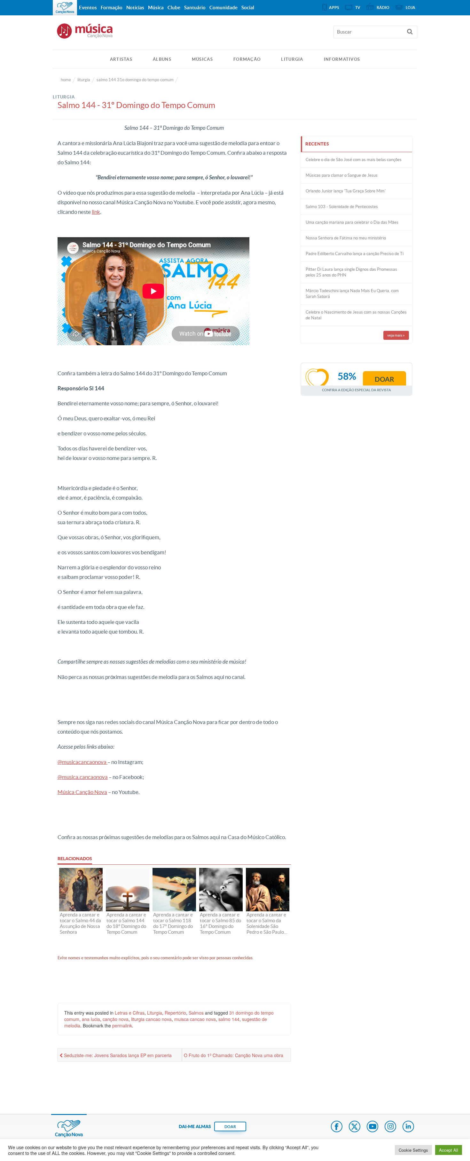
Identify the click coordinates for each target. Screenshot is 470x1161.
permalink (122, 1025)
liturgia (83, 79)
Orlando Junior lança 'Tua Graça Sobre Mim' (346, 191)
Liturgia (292, 59)
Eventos (88, 7)
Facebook (337, 1127)
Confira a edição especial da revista (356, 390)
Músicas (202, 59)
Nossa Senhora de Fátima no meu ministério (346, 238)
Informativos (342, 59)
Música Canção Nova (82, 792)
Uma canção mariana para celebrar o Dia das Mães (352, 222)
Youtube (372, 1127)
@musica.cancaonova (83, 777)
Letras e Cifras (130, 1012)
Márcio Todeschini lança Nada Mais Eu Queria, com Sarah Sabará (352, 293)
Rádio (383, 7)
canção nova (116, 1019)
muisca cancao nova (195, 1019)
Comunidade (223, 7)
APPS (334, 7)
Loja (410, 7)
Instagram (390, 1127)
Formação (247, 59)
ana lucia (91, 1019)
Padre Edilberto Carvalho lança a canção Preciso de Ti (354, 253)
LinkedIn (408, 1127)
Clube (174, 7)
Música (156, 7)
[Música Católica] (235, 33)
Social (247, 7)
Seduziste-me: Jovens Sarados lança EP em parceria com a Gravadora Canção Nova (115, 1057)
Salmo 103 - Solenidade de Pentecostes (342, 206)
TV (357, 7)
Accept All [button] (448, 1150)
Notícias (135, 7)
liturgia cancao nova (151, 1019)
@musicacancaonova (82, 762)
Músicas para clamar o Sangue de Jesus (342, 175)
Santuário (195, 7)
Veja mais (396, 335)
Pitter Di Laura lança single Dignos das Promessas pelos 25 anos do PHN (351, 272)
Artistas (121, 59)
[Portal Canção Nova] (65, 7)
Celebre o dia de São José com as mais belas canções (354, 159)
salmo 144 (228, 1019)
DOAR (230, 1127)
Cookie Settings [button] (413, 1150)
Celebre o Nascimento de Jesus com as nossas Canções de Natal (356, 315)
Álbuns (162, 59)
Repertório (175, 1012)
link (96, 212)
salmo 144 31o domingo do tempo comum (135, 79)
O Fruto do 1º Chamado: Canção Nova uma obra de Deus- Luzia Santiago (233, 1057)
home (66, 79)
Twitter (354, 1127)
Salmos (196, 1012)
